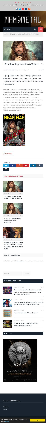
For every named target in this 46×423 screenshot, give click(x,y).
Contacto (5, 407)
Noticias (40, 70)
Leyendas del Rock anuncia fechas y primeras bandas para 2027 (26, 324)
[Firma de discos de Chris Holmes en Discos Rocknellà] (13, 209)
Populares (17, 281)
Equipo (5, 409)
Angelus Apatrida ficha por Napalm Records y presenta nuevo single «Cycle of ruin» (28, 303)
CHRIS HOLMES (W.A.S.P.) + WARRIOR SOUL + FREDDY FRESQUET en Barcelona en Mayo (13, 246)
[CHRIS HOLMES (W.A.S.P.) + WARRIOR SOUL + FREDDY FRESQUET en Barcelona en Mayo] (13, 233)
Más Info (7, 421)
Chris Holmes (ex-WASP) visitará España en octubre (13, 197)
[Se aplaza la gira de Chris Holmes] (23, 51)
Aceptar (37, 420)
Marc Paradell (10, 70)
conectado (20, 261)
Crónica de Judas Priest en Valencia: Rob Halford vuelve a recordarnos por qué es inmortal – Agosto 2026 (27, 292)
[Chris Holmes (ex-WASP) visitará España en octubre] (13, 187)
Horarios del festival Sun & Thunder (26, 313)
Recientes (7, 281)
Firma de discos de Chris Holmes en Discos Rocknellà (12, 220)
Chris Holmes (8, 153)
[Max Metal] (23, 19)
